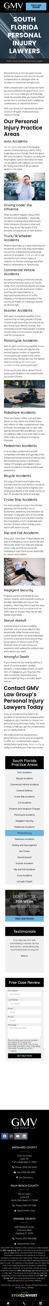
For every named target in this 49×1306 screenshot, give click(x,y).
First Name (13, 991)
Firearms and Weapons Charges (24, 808)
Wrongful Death (24, 881)
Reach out (34, 744)
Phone (11, 1017)
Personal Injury (24, 833)
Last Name (13, 1000)
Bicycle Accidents (24, 778)
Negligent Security (24, 821)
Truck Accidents (24, 875)
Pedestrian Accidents (24, 827)
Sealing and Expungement (24, 845)
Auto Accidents (24, 772)
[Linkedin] (24, 1136)
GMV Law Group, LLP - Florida (19, 1285)
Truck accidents (32, 255)
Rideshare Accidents (24, 839)
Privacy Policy (21, 1287)
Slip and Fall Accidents (24, 869)
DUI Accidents (24, 802)
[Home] (8, 1303)
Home (9, 61)
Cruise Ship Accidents (24, 796)
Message (12, 1025)
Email (10, 1009)
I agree (13, 1051)
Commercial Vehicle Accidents (24, 784)
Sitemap (30, 1287)
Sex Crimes (24, 851)
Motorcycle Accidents (24, 814)
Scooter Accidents (24, 863)
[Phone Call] (24, 1303)
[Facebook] (4, 1136)
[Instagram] (11, 1136)
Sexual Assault (25, 857)
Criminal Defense (24, 790)
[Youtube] (17, 1136)
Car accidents (11, 147)
